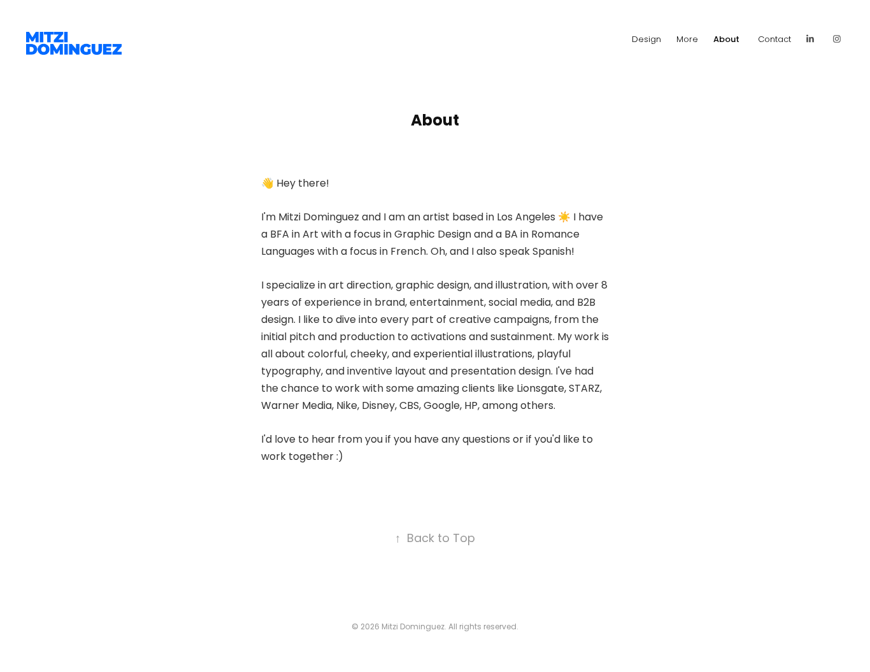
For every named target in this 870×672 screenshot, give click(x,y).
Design (646, 39)
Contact (774, 39)
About (726, 40)
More (687, 39)
